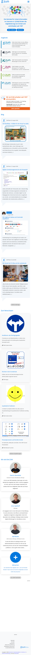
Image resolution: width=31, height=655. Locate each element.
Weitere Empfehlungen (15, 453)
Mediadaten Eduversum (9, 646)
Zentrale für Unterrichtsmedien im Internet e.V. (17, 652)
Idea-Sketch (16, 653)
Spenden (12, 640)
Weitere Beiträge (15, 304)
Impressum (12, 643)
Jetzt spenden (15, 108)
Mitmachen (20, 30)
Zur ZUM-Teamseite (15, 577)
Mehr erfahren (11, 30)
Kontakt (12, 642)
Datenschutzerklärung (9, 644)
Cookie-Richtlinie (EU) (9, 647)
